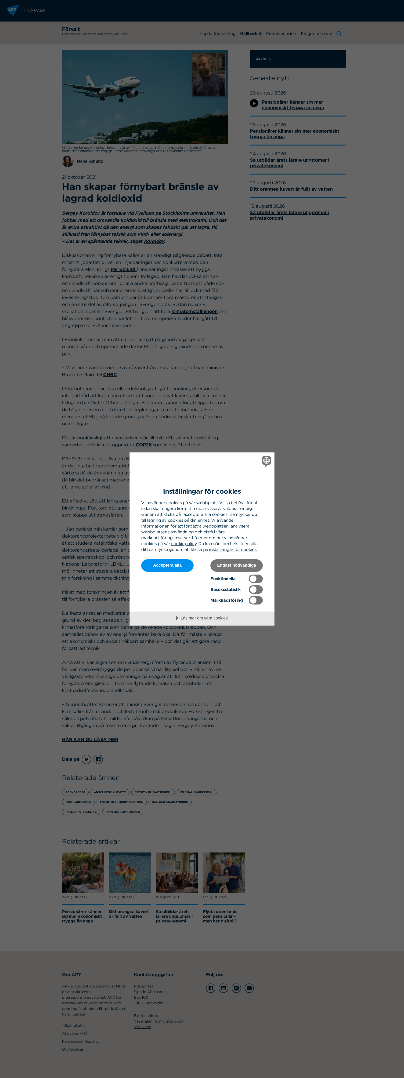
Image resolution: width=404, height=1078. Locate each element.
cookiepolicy (183, 543)
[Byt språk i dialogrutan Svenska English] (265, 461)
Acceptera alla (167, 565)
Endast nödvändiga (236, 565)
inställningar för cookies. (233, 549)
